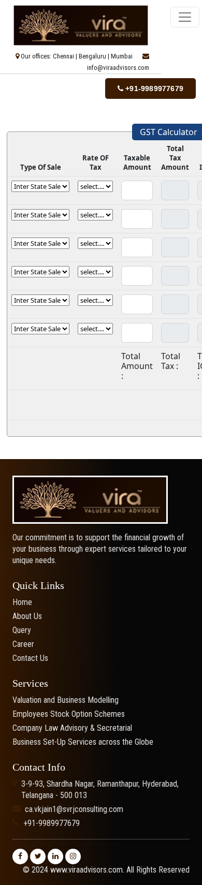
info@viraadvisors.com (118, 67)
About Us (27, 616)
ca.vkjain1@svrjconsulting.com (74, 809)
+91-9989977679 (153, 88)
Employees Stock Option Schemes (68, 714)
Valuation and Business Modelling (65, 700)
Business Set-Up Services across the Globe (82, 742)
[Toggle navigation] (184, 17)
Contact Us (30, 658)
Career (23, 644)
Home (22, 602)
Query (21, 630)
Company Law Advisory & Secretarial (72, 728)
